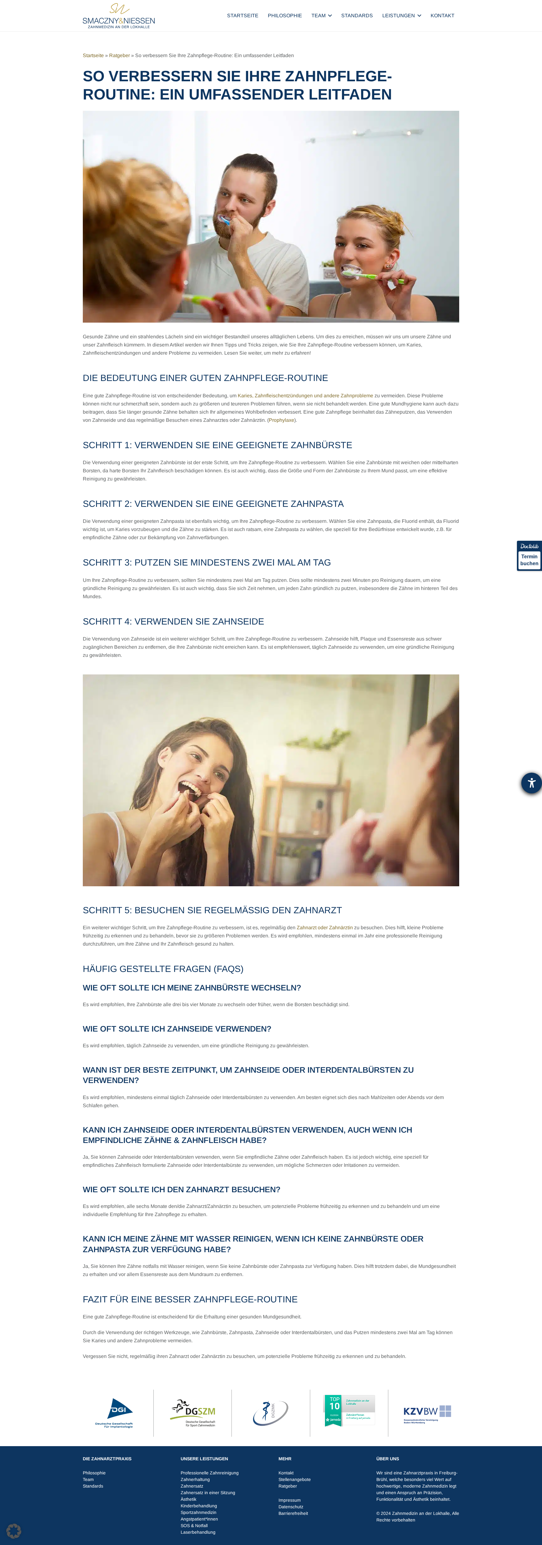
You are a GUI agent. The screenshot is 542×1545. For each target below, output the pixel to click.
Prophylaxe (281, 420)
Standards (93, 1486)
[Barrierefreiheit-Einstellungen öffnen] (531, 783)
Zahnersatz (192, 1486)
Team (88, 1479)
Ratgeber (119, 55)
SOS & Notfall (194, 1525)
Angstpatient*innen (199, 1518)
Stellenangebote (295, 1479)
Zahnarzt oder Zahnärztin (325, 927)
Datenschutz (291, 1506)
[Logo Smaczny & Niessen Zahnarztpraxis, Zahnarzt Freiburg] (119, 15)
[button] (330, 16)
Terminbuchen (529, 560)
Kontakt (286, 1472)
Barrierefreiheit (293, 1513)
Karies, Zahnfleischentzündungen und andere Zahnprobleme (305, 395)
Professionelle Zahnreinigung (210, 1472)
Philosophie (94, 1472)
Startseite (93, 55)
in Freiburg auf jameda (358, 1416)
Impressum (290, 1500)
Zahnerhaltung (195, 1479)
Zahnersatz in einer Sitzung (208, 1492)
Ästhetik (188, 1499)
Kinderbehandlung (199, 1505)
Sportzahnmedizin (198, 1512)
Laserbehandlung (198, 1532)
